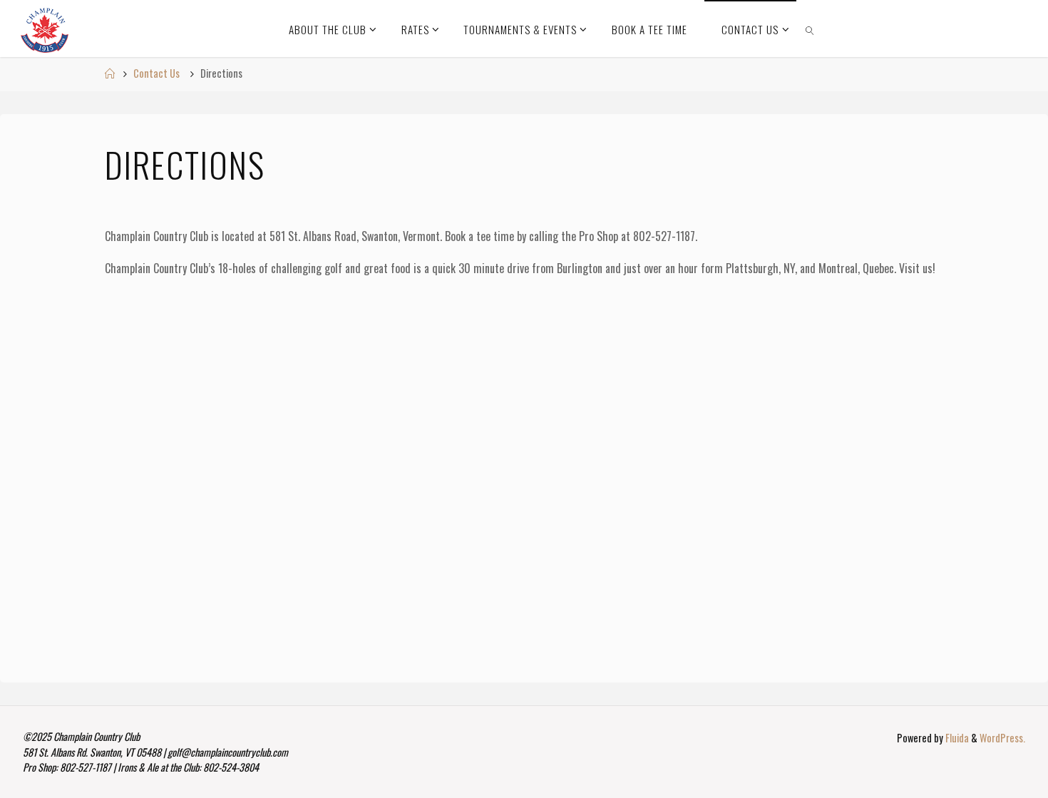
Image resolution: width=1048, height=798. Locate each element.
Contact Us (156, 73)
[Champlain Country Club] (44, 28)
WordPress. (1002, 737)
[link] (810, 28)
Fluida (956, 737)
